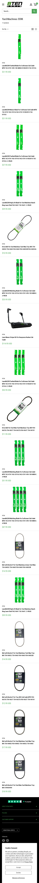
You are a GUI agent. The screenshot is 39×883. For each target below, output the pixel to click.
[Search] (34, 11)
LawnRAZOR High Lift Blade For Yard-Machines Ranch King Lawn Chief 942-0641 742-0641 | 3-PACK (18, 610)
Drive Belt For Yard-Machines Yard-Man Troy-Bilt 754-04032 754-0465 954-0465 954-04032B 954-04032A (19, 248)
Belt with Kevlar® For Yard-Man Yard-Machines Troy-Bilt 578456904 (18, 786)
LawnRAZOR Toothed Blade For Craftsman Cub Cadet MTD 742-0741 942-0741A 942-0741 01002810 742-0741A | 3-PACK (19, 383)
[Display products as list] (36, 29)
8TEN (3, 63)
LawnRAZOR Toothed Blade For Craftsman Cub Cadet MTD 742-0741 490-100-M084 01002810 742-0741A (19, 67)
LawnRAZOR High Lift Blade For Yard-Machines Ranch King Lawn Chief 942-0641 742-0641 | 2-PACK (18, 204)
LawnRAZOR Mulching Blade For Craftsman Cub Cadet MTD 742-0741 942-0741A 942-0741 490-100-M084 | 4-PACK (19, 521)
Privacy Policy (28, 862)
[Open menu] (3, 4)
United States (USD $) (9, 830)
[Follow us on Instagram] (7, 840)
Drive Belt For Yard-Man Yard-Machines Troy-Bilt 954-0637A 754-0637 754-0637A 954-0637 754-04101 (18, 429)
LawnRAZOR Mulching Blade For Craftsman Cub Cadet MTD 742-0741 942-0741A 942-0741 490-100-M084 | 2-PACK (19, 293)
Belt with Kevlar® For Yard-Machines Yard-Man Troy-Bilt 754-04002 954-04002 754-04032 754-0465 (18, 742)
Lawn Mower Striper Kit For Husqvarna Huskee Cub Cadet (17, 338)
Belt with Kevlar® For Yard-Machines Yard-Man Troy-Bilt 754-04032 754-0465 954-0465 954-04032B (18, 654)
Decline (18, 873)
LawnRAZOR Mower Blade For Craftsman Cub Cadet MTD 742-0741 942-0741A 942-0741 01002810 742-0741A (19, 112)
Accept (18, 867)
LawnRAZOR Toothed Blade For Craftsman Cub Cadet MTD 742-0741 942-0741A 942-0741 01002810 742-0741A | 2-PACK (19, 158)
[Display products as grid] (32, 29)
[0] (35, 4)
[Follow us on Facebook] (3, 840)
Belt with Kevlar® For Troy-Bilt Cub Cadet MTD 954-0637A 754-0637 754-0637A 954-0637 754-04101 (18, 698)
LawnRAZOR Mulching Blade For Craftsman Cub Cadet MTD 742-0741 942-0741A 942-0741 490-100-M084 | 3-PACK (19, 474)
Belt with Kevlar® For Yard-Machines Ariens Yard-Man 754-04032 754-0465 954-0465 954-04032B (19, 566)
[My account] (31, 4)
